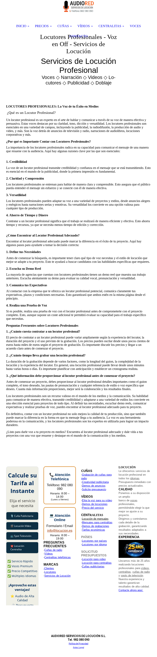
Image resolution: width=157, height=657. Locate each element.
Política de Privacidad (78, 644)
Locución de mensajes (95, 518)
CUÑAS (63, 26)
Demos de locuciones (95, 504)
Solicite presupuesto (94, 489)
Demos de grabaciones (95, 526)
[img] (78, 61)
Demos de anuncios (93, 485)
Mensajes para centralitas (97, 522)
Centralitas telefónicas (57, 557)
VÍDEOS (83, 26)
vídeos (145, 568)
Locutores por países (94, 540)
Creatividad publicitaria (95, 482)
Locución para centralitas (97, 562)
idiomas (134, 478)
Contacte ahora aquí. (131, 590)
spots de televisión (132, 575)
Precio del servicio (93, 507)
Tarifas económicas (93, 529)
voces (133, 500)
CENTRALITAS (110, 26)
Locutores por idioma (94, 544)
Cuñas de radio (53, 550)
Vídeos (48, 553)
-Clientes (49, 568)
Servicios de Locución (57, 575)
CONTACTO (79, 36)
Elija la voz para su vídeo (97, 500)
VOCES (135, 26)
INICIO (21, 26)
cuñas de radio (141, 571)
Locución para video (94, 559)
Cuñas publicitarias (93, 566)
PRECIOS (42, 26)
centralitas (125, 571)
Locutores (50, 572)
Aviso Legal (78, 647)
